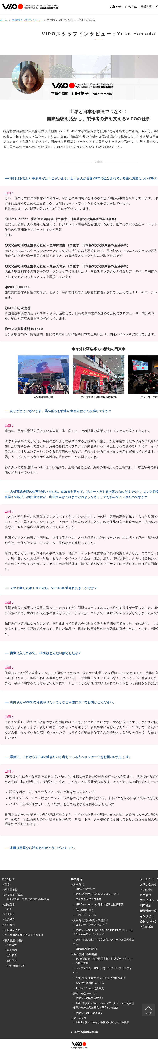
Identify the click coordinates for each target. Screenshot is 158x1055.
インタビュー (148, 916)
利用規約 (145, 905)
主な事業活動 (12, 930)
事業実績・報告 (13, 940)
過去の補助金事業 (86, 1032)
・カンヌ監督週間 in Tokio (88, 983)
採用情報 (148, 889)
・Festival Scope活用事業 (88, 988)
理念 (7, 884)
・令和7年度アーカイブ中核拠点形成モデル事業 (101, 1022)
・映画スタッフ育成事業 (87, 899)
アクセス (9, 924)
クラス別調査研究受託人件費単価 (24, 935)
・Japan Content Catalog (88, 997)
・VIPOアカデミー (84, 888)
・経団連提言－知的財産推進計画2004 (26, 899)
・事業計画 (10, 950)
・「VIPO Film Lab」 (85, 915)
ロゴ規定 (145, 895)
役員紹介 (9, 914)
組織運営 (9, 904)
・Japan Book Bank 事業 (88, 1012)
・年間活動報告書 (14, 966)
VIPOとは (8, 879)
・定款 (8, 908)
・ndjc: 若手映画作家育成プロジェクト (96, 894)
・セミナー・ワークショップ (90, 924)
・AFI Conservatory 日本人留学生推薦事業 (98, 904)
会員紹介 (9, 919)
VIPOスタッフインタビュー (27, 20)
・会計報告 (10, 955)
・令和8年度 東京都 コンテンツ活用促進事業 (99, 977)
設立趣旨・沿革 (13, 894)
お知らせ (115, 6)
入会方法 (148, 926)
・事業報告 (10, 944)
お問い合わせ (148, 884)
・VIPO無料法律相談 (85, 949)
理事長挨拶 (11, 889)
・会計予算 (10, 960)
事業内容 (76, 879)
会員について (148, 921)
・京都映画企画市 (83, 909)
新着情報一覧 (148, 910)
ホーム (3, 20)
